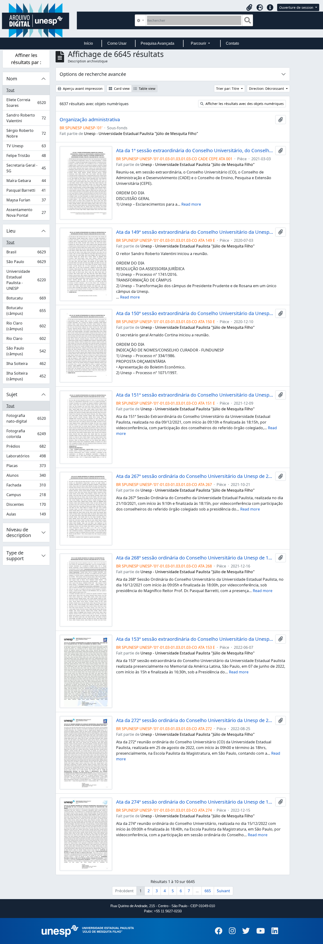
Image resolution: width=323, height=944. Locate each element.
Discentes (26, 505)
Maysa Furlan (26, 201)
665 (208, 890)
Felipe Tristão (26, 156)
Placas (26, 467)
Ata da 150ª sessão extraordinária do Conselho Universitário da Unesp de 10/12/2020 (194, 313)
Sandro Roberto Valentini (26, 118)
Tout (10, 90)
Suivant (223, 890)
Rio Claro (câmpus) (26, 325)
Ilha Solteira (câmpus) (26, 376)
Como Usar (117, 43)
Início (88, 43)
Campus (26, 496)
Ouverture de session (296, 7)
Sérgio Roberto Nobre (26, 133)
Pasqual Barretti (26, 191)
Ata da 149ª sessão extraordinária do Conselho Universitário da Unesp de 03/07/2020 (194, 232)
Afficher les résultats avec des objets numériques (244, 103)
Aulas (26, 515)
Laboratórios (26, 457)
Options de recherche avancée (93, 74)
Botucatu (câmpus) (26, 310)
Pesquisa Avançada (157, 43)
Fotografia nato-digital (26, 418)
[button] (249, 7)
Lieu (10, 231)
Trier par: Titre (228, 88)
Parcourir (199, 43)
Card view (121, 88)
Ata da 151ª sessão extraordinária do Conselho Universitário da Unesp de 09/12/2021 (194, 395)
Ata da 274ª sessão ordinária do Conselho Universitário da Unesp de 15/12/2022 (194, 802)
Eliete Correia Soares (26, 102)
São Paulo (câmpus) (26, 351)
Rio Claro (26, 339)
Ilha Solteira (26, 364)
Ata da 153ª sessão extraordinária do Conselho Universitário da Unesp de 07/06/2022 (194, 639)
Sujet (11, 394)
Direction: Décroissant (267, 88)
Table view (146, 88)
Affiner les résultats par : (26, 58)
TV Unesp (26, 147)
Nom (11, 78)
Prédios (26, 447)
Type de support (15, 556)
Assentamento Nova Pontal (26, 212)
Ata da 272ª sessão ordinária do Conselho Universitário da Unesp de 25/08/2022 (194, 720)
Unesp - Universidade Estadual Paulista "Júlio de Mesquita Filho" (141, 133)
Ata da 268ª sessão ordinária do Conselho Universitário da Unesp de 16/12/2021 (194, 558)
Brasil (26, 253)
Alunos (26, 476)
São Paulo (26, 263)
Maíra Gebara (26, 182)
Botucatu (26, 299)
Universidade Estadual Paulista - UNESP (26, 280)
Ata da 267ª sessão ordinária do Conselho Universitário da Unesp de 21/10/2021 (194, 476)
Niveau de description (18, 532)
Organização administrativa (90, 119)
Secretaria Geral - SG (26, 168)
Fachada (26, 486)
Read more (191, 204)
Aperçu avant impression (82, 88)
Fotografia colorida (26, 433)
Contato (232, 43)
